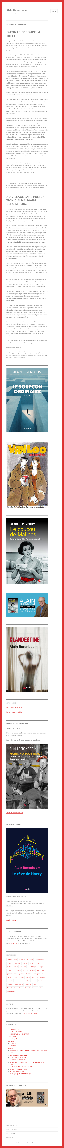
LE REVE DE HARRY (16, 1032)
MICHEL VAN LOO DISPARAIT (19, 1034)
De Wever (39, 963)
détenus (40, 183)
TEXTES (10, 1048)
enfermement (20, 185)
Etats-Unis (10, 970)
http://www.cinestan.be (14, 707)
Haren (34, 353)
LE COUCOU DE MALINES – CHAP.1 (21, 1067)
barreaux (34, 183)
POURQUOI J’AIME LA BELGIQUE (20, 1074)
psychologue (31, 355)
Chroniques (27, 183)
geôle (11, 187)
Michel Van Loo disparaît (14, 812)
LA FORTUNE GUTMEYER (18, 1060)
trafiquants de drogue (39, 187)
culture (31, 963)
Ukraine (35, 988)
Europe (18, 970)
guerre (21, 974)
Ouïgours (43, 353)
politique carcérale (11, 355)
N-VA (15, 977)
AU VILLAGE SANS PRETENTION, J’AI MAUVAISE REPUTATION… (26, 200)
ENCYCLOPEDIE (13, 1046)
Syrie (34, 984)
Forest (26, 353)
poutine (42, 977)
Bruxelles (30, 960)
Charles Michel (39, 960)
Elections (23, 967)
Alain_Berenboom (11, 183)
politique (35, 977)
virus (41, 988)
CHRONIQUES (12, 1039)
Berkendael (36, 352)
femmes (25, 970)
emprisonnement (11, 185)
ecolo (16, 967)
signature (28, 984)
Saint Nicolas (18, 984)
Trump (21, 988)
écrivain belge (13, 943)
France (32, 970)
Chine (41, 352)
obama (21, 977)
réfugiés (9, 984)
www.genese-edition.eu (29, 1013)
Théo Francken (12, 988)
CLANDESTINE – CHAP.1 (18, 1057)
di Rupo (9, 967)
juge (15, 187)
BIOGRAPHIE (12, 1036)
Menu (54, 11)
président (17, 981)
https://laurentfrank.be (14, 712)
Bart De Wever (12, 960)
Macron (9, 977)
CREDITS (13, 1043)
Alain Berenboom (17, 10)
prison (31, 187)
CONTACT (11, 1041)
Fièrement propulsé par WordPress (26, 1143)
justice (38, 353)
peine (22, 187)
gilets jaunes (41, 970)
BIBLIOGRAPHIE (13, 1029)
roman (34, 981)
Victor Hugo (22, 357)
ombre (19, 187)
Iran (43, 974)
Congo (25, 963)
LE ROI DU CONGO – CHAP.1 (19, 1069)
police (28, 977)
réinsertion (38, 355)
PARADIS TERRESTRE (17, 1071)
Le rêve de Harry (11, 920)
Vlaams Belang (12, 991)
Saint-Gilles (15, 357)
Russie (40, 981)
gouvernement (12, 974)
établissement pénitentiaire (32, 185)
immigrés (37, 974)
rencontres (26, 981)
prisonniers (24, 355)
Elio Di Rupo (32, 967)
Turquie (27, 988)
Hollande (29, 974)
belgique (22, 960)
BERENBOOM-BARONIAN (18, 1055)
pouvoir (27, 187)
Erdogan (41, 967)
